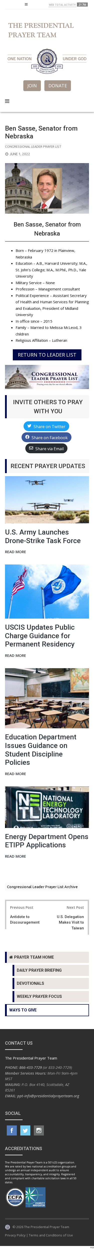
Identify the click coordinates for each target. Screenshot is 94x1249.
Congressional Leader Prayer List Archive (42, 887)
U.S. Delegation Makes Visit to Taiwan (70, 922)
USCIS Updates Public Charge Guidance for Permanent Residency (40, 635)
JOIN (32, 86)
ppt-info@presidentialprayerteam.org (48, 1095)
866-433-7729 (30, 1067)
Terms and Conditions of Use (51, 1235)
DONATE (57, 86)
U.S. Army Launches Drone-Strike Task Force (43, 536)
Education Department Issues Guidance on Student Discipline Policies (40, 750)
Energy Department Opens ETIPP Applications (46, 840)
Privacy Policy (15, 1235)
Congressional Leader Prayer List (33, 146)
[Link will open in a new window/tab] (12, 1130)
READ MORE (15, 552)
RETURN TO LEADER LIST (47, 354)
